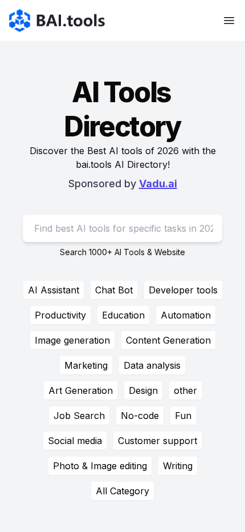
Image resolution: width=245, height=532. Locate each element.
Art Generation (80, 390)
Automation (186, 315)
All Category (122, 491)
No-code (140, 415)
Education (123, 315)
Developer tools (183, 290)
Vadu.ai (158, 184)
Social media (75, 440)
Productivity (60, 315)
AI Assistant (53, 290)
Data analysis (152, 365)
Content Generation (168, 340)
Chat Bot (114, 290)
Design (143, 390)
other (185, 390)
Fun (183, 415)
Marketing (86, 365)
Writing (178, 465)
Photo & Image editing (100, 465)
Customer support (157, 440)
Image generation (72, 340)
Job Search (79, 415)
